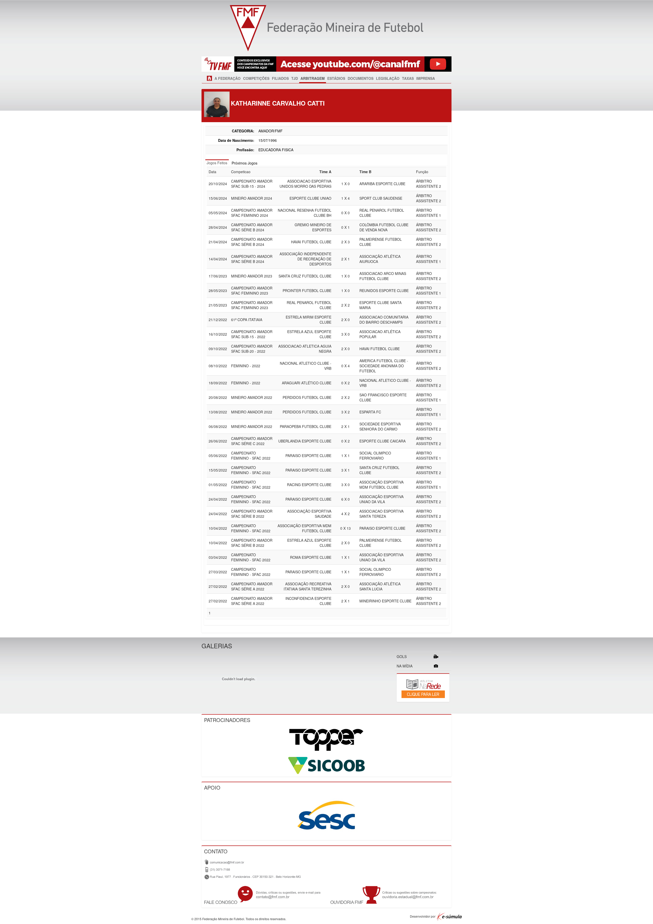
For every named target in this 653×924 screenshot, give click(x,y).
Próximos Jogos (244, 163)
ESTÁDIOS (336, 78)
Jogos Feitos (217, 162)
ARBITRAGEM (312, 78)
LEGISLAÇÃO (387, 78)
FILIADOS (280, 78)
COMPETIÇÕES (256, 78)
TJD (294, 78)
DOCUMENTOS (360, 78)
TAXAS (408, 78)
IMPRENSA (425, 78)
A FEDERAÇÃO (228, 78)
